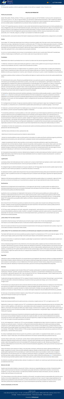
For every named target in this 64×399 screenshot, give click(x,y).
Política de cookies (47, 394)
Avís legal (14, 394)
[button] (48, 2)
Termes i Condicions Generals (24, 394)
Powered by (32, 397)
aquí (6, 95)
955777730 (45, 392)
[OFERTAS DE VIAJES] (7, 2)
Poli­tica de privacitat (37, 394)
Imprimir (3, 5)
